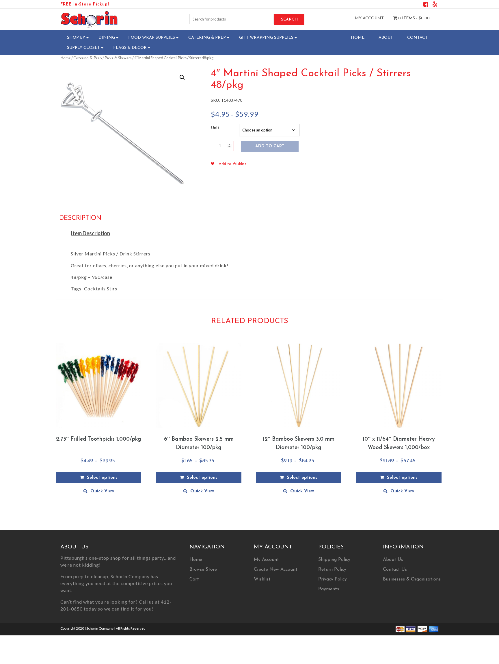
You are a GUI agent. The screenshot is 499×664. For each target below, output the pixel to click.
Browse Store (203, 569)
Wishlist (262, 579)
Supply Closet (83, 48)
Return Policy (332, 569)
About (386, 38)
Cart (194, 579)
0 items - (413, 18)
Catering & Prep (207, 38)
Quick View (102, 491)
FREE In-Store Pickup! (84, 4)
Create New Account (275, 569)
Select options (102, 478)
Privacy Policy (332, 579)
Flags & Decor (130, 48)
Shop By (76, 38)
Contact (417, 38)
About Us (393, 559)
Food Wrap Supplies (151, 38)
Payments (328, 589)
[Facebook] (426, 5)
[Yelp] (435, 5)
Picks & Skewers (118, 58)
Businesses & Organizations (412, 579)
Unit (215, 127)
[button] (182, 77)
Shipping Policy (334, 559)
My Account (369, 18)
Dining (106, 38)
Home (357, 38)
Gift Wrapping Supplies (266, 38)
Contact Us (395, 569)
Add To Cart (269, 146)
